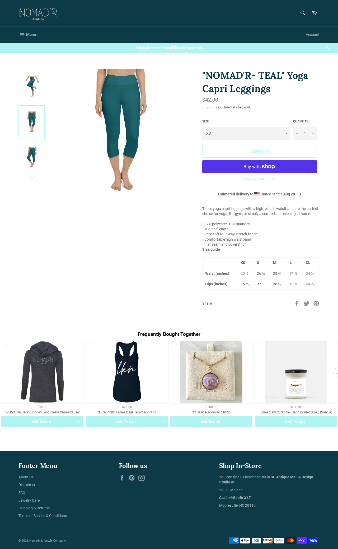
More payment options (259, 179)
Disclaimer (26, 485)
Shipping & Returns (34, 508)
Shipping (208, 107)
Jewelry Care (29, 500)
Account (313, 35)
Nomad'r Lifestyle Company (47, 540)
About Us (26, 477)
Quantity (300, 121)
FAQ (21, 493)
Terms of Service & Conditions (42, 516)
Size (205, 121)
